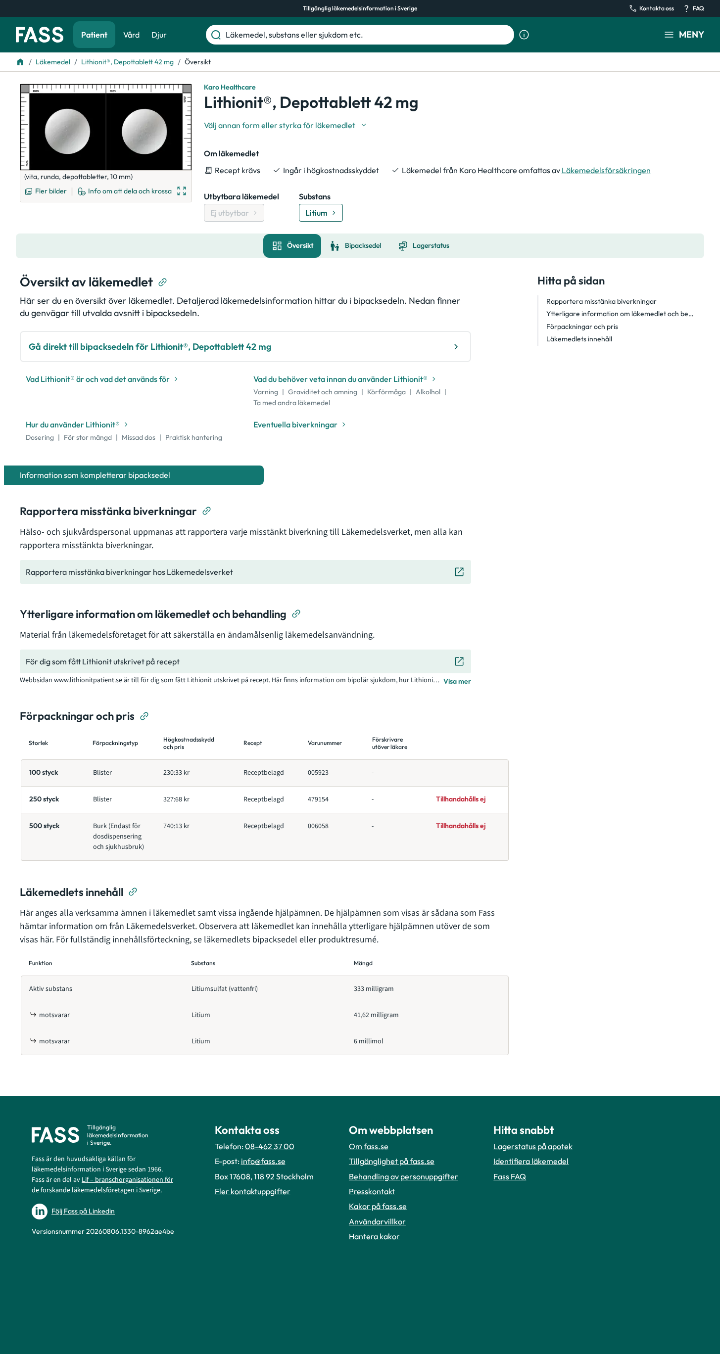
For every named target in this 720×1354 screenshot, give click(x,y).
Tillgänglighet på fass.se (391, 1161)
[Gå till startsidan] (39, 34)
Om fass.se (368, 1146)
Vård (131, 35)
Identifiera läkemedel (531, 1161)
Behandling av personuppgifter (403, 1176)
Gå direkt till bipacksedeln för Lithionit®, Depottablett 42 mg (150, 346)
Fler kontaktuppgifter (252, 1191)
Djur (159, 35)
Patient (94, 35)
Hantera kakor (374, 1236)
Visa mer (457, 681)
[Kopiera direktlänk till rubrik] (163, 282)
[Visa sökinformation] (524, 35)
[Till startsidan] (20, 61)
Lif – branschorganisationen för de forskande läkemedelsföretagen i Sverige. (102, 1185)
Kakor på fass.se (378, 1206)
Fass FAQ (509, 1176)
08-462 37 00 (269, 1146)
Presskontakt (372, 1191)
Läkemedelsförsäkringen (606, 170)
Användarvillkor (377, 1221)
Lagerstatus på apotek (533, 1146)
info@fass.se (263, 1161)
